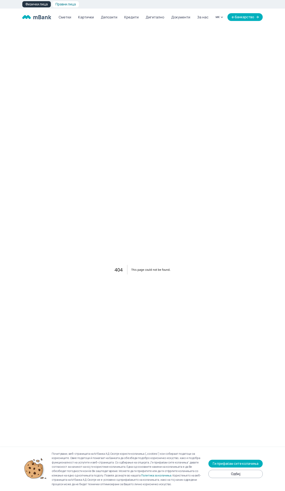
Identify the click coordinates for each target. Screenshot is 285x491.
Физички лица (36, 4)
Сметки (65, 17)
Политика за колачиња (156, 475)
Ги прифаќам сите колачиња (235, 463)
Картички (86, 17)
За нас (202, 17)
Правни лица (65, 4)
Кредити (131, 17)
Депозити (109, 17)
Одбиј (235, 474)
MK (218, 17)
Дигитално (155, 17)
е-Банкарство (243, 17)
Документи (180, 17)
